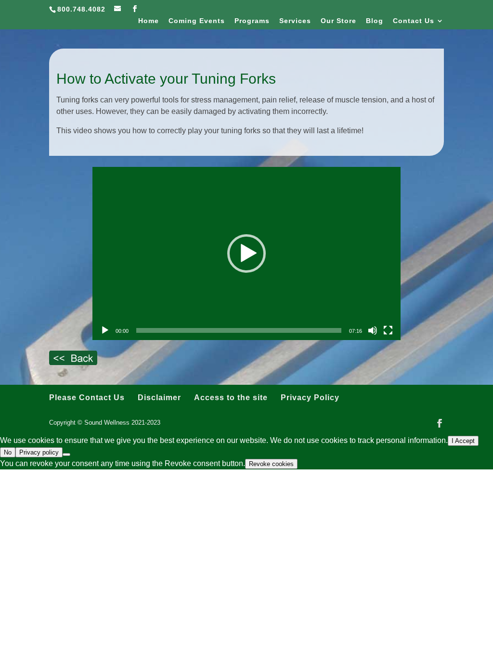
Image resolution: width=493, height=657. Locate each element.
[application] (246, 253)
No (8, 452)
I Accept (463, 440)
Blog (374, 21)
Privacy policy (39, 452)
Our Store (338, 21)
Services (295, 21)
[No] (66, 454)
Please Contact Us (87, 397)
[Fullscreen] (388, 330)
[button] (246, 253)
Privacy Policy (310, 397)
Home (148, 21)
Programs (252, 21)
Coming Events (197, 21)
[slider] (238, 330)
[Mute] (372, 330)
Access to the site (231, 397)
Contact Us (413, 21)
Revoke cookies (271, 463)
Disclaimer (159, 397)
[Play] (105, 330)
